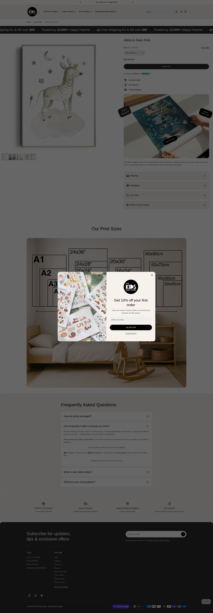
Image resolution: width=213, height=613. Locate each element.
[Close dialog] (152, 275)
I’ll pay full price (130, 333)
